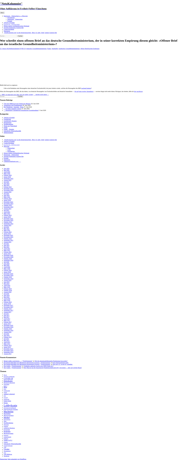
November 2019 (8, 275)
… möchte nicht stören (41, 94)
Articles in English (9, 22)
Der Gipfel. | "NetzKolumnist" (13, 366)
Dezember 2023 (8, 202)
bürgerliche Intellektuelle (9, 376)
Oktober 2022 (8, 222)
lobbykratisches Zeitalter (11, 409)
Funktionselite (7, 390)
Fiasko (49, 48)
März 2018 (7, 300)
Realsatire (7, 431)
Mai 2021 (6, 247)
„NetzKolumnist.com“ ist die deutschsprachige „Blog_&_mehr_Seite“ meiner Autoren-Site (30, 32)
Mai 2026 (6, 170)
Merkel (7, 417)
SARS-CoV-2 (8, 440)
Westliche (6, 456)
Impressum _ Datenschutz (15, 19)
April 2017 (7, 319)
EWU (5, 389)
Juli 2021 (6, 243)
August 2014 (7, 354)
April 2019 (7, 285)
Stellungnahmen (14, 48)
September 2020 (8, 260)
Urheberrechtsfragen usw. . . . (12, 161)
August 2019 (7, 280)
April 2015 (7, 342)
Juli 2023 (6, 210)
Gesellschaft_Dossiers (10, 121)
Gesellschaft (7, 119)
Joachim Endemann (93, 48)
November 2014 (8, 350)
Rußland (6, 438)
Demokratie (8, 381)
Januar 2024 (7, 200)
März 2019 (7, 287)
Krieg (6, 403)
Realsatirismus (8, 433)
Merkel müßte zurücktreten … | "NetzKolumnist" (18, 361)
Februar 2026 (8, 175)
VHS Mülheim (8, 454)
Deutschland (6, 384)
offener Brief (84, 48)
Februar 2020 (8, 270)
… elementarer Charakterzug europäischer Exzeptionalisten (21, 110)
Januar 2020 (7, 272)
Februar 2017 (8, 322)
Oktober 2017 (8, 309)
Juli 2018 (6, 294)
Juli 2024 (6, 193)
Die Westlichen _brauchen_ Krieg (14, 107)
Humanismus (7, 122)
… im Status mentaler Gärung (12, 108)
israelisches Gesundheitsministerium (69, 48)
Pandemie (6, 426)
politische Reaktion (9, 428)
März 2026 (7, 173)
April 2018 (7, 299)
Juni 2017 (6, 315)
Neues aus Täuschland (10, 126)
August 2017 (7, 312)
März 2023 (7, 213)
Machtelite (8, 411)
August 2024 (7, 192)
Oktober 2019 (8, 277)
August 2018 (7, 292)
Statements (7, 31)
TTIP (5, 447)
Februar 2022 (8, 232)
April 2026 (7, 172)
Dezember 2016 (8, 325)
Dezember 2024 (8, 188)
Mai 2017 (6, 317)
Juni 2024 (6, 195)
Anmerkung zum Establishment (13, 105)
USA (5, 452)
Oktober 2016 (8, 329)
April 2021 (7, 248)
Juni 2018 (6, 295)
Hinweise (6, 146)
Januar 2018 (7, 304)
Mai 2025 (6, 185)
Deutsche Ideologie (9, 382)
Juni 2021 (6, 245)
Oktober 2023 (8, 205)
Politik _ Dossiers (9, 129)
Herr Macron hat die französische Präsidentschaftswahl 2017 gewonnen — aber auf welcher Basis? (53, 368)
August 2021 (7, 242)
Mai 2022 (6, 228)
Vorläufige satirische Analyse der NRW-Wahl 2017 (38, 366)
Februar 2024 (8, 198)
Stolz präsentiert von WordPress (17, 459)
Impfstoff (6, 397)
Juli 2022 (6, 227)
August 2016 (7, 332)
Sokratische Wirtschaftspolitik (12, 131)
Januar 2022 (7, 233)
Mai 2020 (6, 265)
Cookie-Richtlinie (9, 29)
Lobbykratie (10, 405)
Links (9, 150)
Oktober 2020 (8, 258)
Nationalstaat (7, 419)
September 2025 (8, 178)
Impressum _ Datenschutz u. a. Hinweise (16, 16)
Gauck (5, 392)
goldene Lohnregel (9, 394)
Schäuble (6, 442)
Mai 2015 (6, 340)
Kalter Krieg (7, 401)
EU (5, 386)
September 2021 (8, 240)
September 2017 (8, 310)
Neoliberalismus (8, 124)
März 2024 (7, 197)
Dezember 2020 (8, 255)
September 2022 (8, 223)
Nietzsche (6, 424)
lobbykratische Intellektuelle (10, 408)
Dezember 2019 (8, 273)
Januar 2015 (7, 347)
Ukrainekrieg (7, 451)
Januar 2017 (7, 324)
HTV (5, 396)
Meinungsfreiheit (9, 415)
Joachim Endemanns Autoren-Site (14, 27)
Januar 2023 (7, 217)
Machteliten (7, 414)
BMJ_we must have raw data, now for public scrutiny (16, 94)
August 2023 (7, 208)
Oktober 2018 (8, 290)
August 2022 (7, 225)
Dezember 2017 (8, 305)
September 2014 (8, 352)
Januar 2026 (7, 177)
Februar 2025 (8, 187)
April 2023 (7, 212)
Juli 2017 (6, 314)
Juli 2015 (6, 339)
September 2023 (8, 207)
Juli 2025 (6, 182)
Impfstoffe (55, 48)
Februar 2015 (8, 345)
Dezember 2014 (8, 349)
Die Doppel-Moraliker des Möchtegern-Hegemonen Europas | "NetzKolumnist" (27, 362)
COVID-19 (22, 48)
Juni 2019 (6, 282)
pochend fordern (86, 88)
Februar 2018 (8, 302)
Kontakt (9, 21)
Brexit (5, 375)
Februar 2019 (8, 289)
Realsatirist (6, 435)
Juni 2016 (6, 335)
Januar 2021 (7, 253)
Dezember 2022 (8, 218)
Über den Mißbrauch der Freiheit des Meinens (17, 103)
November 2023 (8, 203)
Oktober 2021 (8, 238)
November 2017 (8, 307)
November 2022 (8, 220)
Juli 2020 (6, 262)
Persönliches (11, 17)
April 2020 (7, 267)
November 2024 (8, 190)
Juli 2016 (6, 334)
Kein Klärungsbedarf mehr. (61, 362)
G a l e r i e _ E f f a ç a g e (11, 24)
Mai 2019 (6, 284)
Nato (5, 421)
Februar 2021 (8, 252)
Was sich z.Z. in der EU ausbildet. (63, 364)
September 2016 (8, 330)
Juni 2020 (6, 263)
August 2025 (7, 180)
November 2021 (8, 237)
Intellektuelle (6, 399)
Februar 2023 (8, 215)
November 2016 (8, 327)
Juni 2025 (6, 183)
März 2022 (7, 230)
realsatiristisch (7, 437)
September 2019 (8, 279)
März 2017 (7, 320)
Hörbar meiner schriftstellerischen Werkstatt (16, 26)
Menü (2, 12)
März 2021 (7, 250)
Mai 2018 (6, 297)
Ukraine (6, 449)
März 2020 (7, 268)
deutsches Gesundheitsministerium (36, 48)
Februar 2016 (8, 337)
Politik (6, 127)
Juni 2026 (6, 168)
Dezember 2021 (8, 235)
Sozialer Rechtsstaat (8, 445)
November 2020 (8, 257)
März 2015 (7, 344)
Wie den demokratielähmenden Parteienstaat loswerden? (51, 361)
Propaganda (7, 429)
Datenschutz (11, 148)
